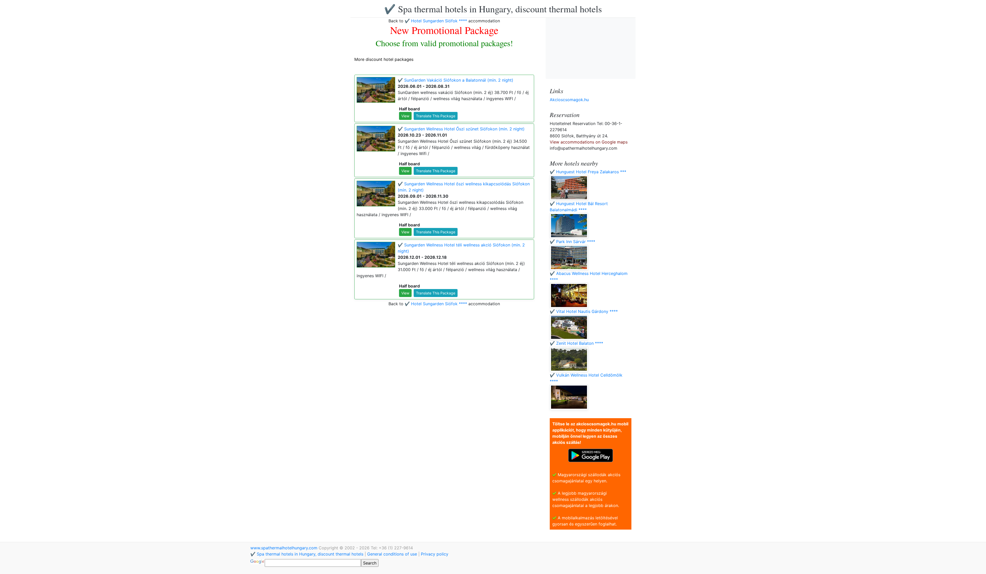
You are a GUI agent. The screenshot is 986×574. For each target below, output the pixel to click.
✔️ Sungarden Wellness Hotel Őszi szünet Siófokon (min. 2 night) (461, 128)
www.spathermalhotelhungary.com (284, 547)
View (405, 116)
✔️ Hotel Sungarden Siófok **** (436, 20)
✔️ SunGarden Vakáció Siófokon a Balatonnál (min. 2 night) (455, 80)
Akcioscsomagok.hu (569, 99)
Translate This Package (435, 116)
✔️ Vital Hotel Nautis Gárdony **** (584, 311)
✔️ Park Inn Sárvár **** (572, 241)
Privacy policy (434, 554)
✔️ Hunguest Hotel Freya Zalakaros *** (588, 171)
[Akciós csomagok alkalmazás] (590, 454)
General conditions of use (392, 554)
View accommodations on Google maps (589, 142)
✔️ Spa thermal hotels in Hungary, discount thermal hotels (493, 9)
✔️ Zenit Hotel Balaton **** (576, 343)
